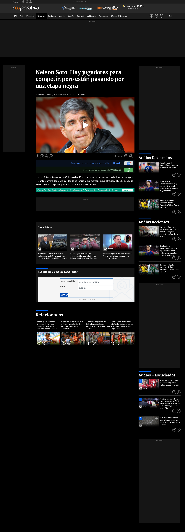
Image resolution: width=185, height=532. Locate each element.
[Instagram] (30, 2)
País (21, 16)
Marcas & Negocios (119, 16)
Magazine (30, 16)
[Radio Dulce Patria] (68, 8)
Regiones (52, 16)
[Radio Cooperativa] (107, 8)
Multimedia (91, 16)
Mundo (62, 16)
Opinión (71, 16)
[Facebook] (23, 2)
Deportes (41, 16)
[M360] (156, 18)
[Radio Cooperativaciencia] (85, 8)
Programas (103, 16)
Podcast (80, 16)
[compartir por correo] (126, 156)
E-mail (62, 286)
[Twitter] (27, 2)
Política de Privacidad (86, 299)
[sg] (161, 18)
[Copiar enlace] (131, 156)
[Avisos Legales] (151, 18)
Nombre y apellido (67, 281)
